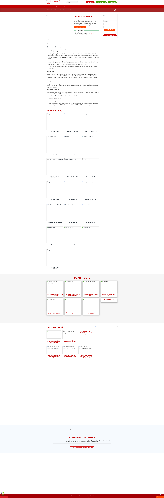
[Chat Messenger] (161, 495)
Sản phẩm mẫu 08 (72, 199)
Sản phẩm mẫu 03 (55, 131)
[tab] (48, 44)
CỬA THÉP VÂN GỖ (51, 47)
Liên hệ (84, 6)
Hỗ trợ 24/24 (160, 496)
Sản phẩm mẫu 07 (90, 176)
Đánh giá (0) (52, 43)
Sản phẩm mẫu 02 (72, 222)
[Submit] (77, 2)
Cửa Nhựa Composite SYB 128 (55, 222)
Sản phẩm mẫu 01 (55, 267)
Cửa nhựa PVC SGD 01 (90, 154)
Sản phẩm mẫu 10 (55, 244)
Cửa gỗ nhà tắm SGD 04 (72, 176)
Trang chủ (49, 6)
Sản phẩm (58, 10)
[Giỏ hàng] (116, 6)
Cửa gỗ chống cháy (54, 154)
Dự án (74, 6)
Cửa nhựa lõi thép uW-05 (72, 131)
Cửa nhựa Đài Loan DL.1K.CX (90, 131)
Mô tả (48, 43)
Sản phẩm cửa (62, 6)
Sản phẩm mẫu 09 (72, 244)
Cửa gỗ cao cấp (90, 244)
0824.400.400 (4, 496)
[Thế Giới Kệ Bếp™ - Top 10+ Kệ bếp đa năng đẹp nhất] (56, 2)
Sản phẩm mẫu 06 (55, 199)
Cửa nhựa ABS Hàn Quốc (90, 199)
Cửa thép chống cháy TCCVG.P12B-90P (55, 177)
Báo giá (70, 6)
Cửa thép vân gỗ (57, 95)
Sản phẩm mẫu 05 (72, 154)
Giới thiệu (55, 6)
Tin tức (79, 6)
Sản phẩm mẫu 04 (90, 222)
